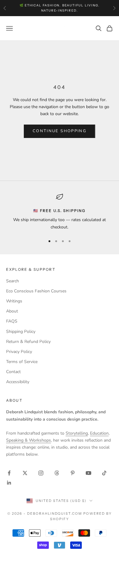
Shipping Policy (20, 331)
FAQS (11, 321)
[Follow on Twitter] (25, 473)
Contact (13, 372)
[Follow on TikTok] (104, 473)
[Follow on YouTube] (88, 473)
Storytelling (77, 433)
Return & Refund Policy (28, 341)
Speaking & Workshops (28, 440)
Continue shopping (59, 131)
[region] (59, 212)
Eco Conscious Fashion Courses (36, 291)
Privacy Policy (19, 352)
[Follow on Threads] (57, 473)
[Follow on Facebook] (9, 473)
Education (99, 433)
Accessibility (17, 382)
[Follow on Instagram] (41, 473)
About (12, 311)
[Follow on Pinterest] (73, 473)
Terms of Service (22, 362)
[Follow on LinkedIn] (9, 483)
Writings (14, 301)
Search (12, 281)
